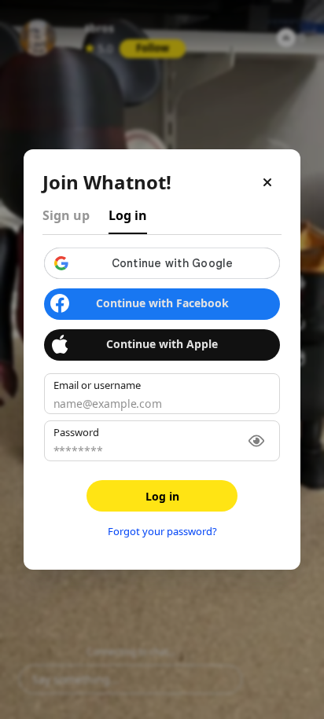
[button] (162, 263)
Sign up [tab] (66, 215)
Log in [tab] (128, 215)
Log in (162, 496)
